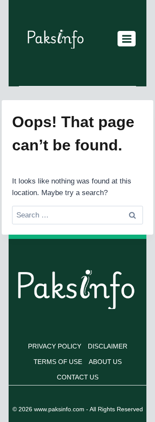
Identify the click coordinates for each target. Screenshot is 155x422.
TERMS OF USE (58, 361)
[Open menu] (126, 39)
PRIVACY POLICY (54, 346)
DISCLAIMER (107, 346)
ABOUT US (105, 361)
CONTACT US (78, 377)
